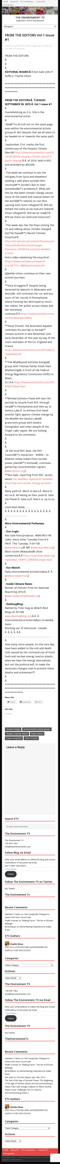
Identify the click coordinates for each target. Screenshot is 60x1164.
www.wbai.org (14, 547)
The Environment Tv (17, 894)
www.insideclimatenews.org (22, 596)
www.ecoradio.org (42, 547)
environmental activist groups (37, 729)
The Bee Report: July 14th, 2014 (30, 1077)
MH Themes (17, 1160)
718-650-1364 (11, 990)
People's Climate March (17, 733)
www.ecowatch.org (17, 575)
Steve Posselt (31, 738)
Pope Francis (37, 733)
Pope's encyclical (13, 738)
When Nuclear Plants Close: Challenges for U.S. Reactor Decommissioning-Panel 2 (28, 1089)
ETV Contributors (27, 1)
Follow (11, 874)
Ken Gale (9, 1077)
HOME (5, 1)
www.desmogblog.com (18, 616)
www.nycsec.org (15, 471)
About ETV (14, 1)
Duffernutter (37, 46)
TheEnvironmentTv (16, 1038)
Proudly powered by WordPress (29, 1157)
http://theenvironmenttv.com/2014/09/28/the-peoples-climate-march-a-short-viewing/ (29, 156)
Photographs (8, 5)
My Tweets (10, 888)
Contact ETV (40, 1)
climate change (13, 729)
